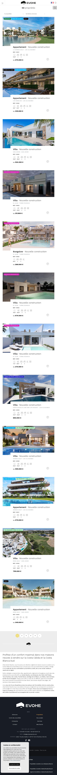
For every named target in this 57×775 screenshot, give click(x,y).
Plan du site (43, 750)
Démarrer (15, 714)
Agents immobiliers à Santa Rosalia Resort (41, 771)
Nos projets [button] (39, 718)
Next (51, 32)
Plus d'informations (15, 760)
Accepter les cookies (14, 764)
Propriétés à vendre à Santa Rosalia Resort (41, 768)
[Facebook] (25, 740)
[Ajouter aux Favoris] (47, 59)
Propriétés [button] (40, 714)
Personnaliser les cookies (14, 768)
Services (39, 721)
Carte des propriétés (15, 718)
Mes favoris (39, 724)
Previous (5, 32)
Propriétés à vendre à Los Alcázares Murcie (41, 763)
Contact (15, 724)
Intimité (31, 750)
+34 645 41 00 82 (25, 731)
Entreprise (15, 721)
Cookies (37, 750)
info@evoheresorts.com (30, 734)
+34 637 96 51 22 (35, 731)
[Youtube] (29, 740)
